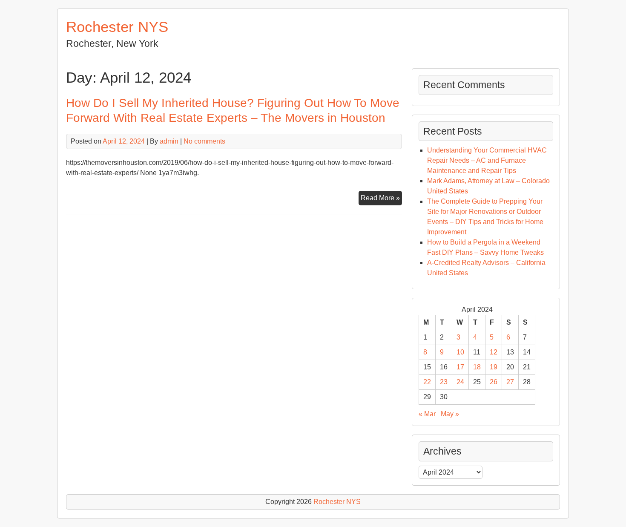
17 (460, 367)
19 (493, 367)
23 (444, 382)
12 (493, 352)
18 (477, 367)
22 (427, 382)
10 (460, 352)
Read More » (381, 199)
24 (460, 382)
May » (450, 414)
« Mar (427, 414)
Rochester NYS (117, 26)
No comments (204, 141)
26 (493, 382)
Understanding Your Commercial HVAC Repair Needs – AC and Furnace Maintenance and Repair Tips (487, 160)
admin (169, 141)
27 (510, 382)
